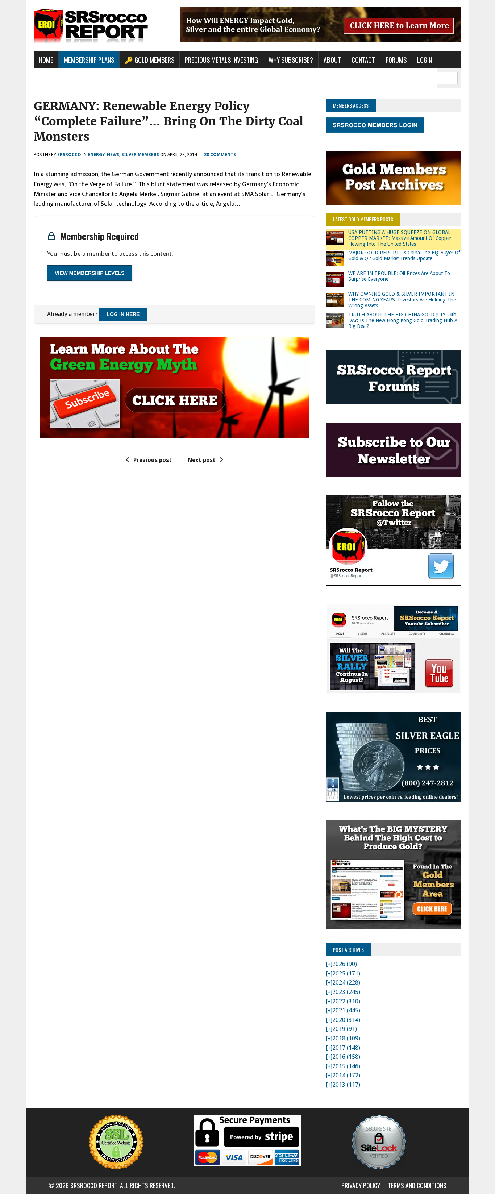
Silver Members (140, 154)
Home (46, 60)
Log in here (123, 314)
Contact (363, 60)
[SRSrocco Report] (101, 25)
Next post (202, 460)
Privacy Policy (360, 1185)
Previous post (152, 460)
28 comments (220, 154)
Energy (96, 154)
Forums (396, 60)
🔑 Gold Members (149, 60)
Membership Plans (89, 60)
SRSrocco (69, 154)
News (113, 154)
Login (424, 60)
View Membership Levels (90, 273)
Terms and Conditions (417, 1185)
